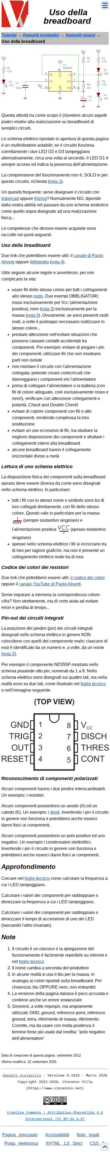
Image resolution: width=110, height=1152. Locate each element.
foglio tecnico (93, 683)
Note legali (88, 1135)
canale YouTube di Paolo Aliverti (50, 584)
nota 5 (33, 315)
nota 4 (57, 262)
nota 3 (47, 309)
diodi (55, 812)
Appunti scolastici (41, 35)
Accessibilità (57, 1135)
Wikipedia (39, 262)
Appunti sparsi (80, 35)
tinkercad (10, 198)
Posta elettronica (21, 1143)
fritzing (40, 198)
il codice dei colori (87, 577)
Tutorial (9, 35)
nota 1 (55, 181)
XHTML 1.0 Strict (64, 1143)
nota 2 (8, 654)
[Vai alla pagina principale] (15, 13)
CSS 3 (97, 1143)
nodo (38, 296)
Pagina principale (20, 1135)
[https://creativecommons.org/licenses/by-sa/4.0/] (55, 1100)
